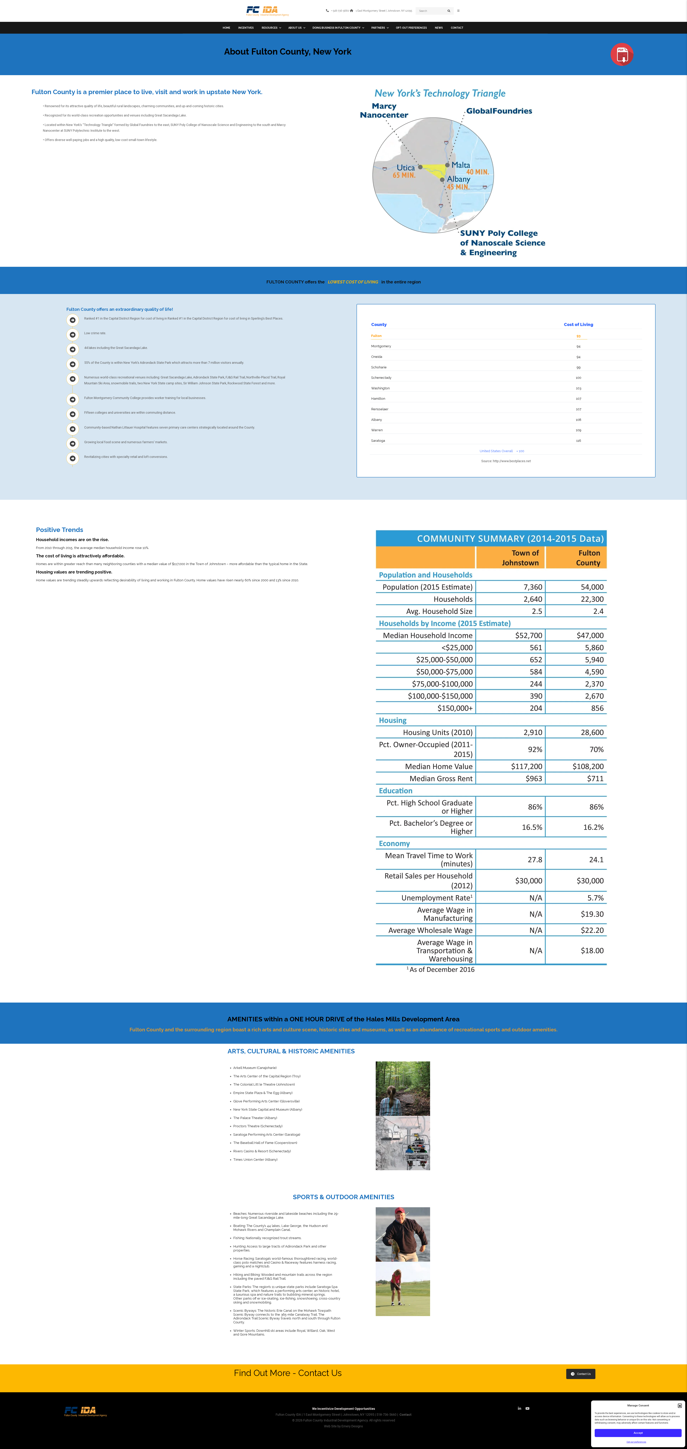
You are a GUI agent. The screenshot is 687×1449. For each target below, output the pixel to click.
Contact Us (584, 1374)
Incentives (246, 27)
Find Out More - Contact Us (288, 1373)
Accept (638, 1433)
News (439, 27)
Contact (457, 27)
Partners (378, 27)
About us (295, 27)
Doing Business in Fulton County (336, 27)
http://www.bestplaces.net (512, 461)
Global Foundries (141, 125)
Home (226, 27)
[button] (680, 1405)
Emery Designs (352, 1426)
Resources (269, 27)
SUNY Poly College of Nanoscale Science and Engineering (211, 125)
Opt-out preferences (636, 1442)
